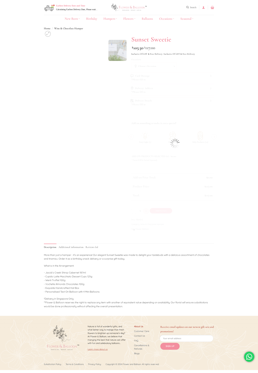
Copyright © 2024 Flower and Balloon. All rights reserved (132, 364)
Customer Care (141, 331)
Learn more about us (98, 349)
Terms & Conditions (75, 364)
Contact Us (139, 335)
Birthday (91, 19)
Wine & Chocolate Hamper (68, 28)
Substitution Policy (52, 364)
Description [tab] (50, 247)
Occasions (165, 19)
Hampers (109, 19)
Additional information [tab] (71, 247)
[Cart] (212, 7)
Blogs (137, 353)
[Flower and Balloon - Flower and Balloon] (129, 7)
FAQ (136, 340)
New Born (71, 19)
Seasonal (185, 19)
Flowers (128, 19)
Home (47, 28)
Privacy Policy (94, 364)
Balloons (147, 19)
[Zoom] (48, 34)
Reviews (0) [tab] (92, 247)
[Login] (203, 7)
